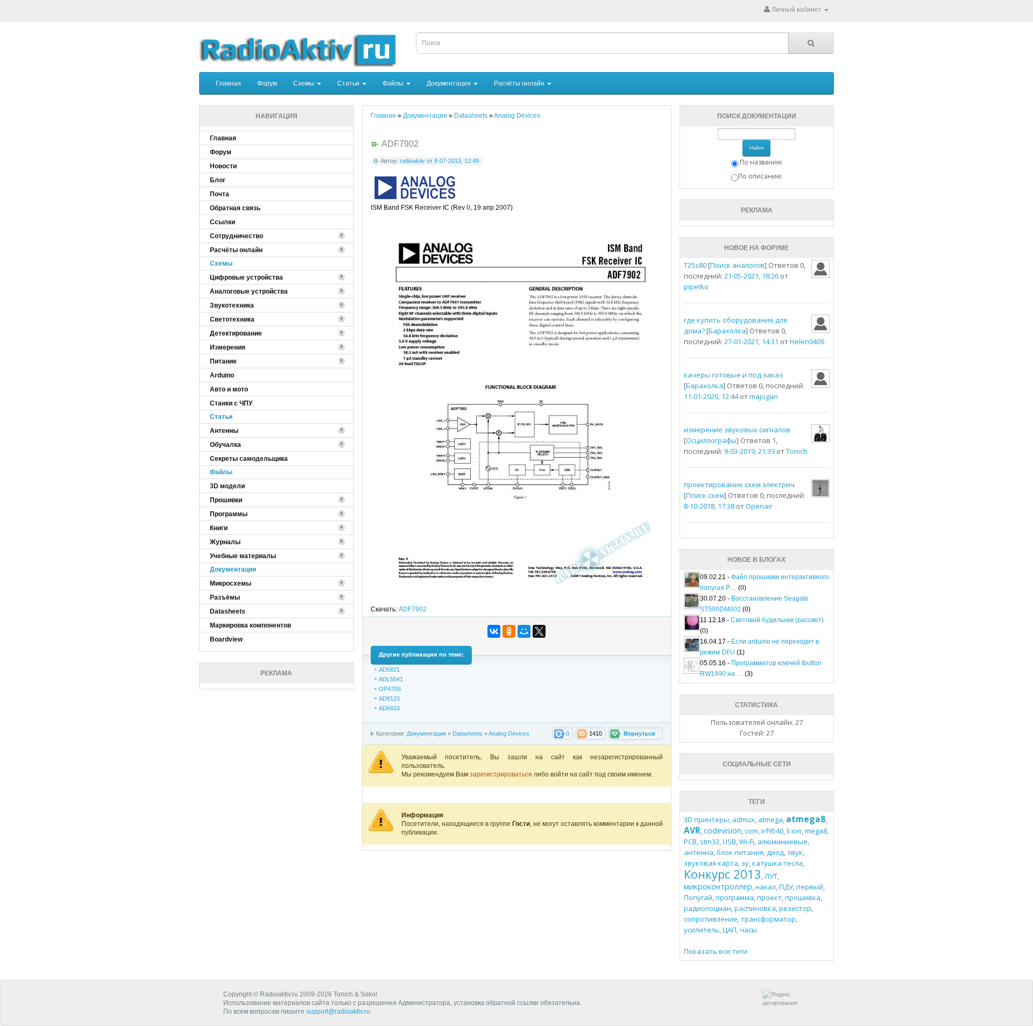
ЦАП (730, 930)
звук (795, 852)
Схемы (304, 83)
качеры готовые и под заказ (733, 375)
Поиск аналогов (737, 265)
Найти (756, 148)
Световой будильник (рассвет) (777, 620)
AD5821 (389, 669)
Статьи (349, 83)
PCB (690, 841)
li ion (794, 831)
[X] (539, 631)
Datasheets (467, 733)
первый (809, 887)
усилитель (701, 930)
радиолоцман (707, 908)
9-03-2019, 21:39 (749, 451)
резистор (795, 908)
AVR (692, 830)
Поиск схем (705, 495)
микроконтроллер (718, 886)
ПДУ (786, 887)
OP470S (390, 689)
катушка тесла (777, 863)
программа (735, 897)
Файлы (394, 83)
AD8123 (389, 698)
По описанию (760, 176)
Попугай (698, 897)
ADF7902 (413, 609)
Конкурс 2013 (722, 874)
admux (743, 819)
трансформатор (768, 919)
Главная (228, 83)
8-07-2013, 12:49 (456, 161)
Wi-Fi (746, 841)
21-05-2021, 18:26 (751, 276)
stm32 (709, 841)
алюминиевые (783, 841)
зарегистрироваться (502, 774)
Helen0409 (807, 341)
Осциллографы (711, 440)
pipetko (696, 286)
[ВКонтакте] (493, 631)
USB (729, 841)
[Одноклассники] (509, 631)
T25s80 (695, 265)
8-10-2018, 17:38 (709, 506)
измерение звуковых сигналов (737, 429)
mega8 (816, 831)
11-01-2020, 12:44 (711, 396)
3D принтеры (706, 819)
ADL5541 (391, 679)
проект (769, 897)
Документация (449, 83)
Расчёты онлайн (520, 83)
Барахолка (727, 331)
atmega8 (805, 819)
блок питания (740, 852)
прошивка (802, 897)
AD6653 (389, 708)
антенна (698, 852)
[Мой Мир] (524, 631)
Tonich (797, 451)
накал (765, 887)
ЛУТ (771, 876)
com (751, 831)
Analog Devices (509, 733)
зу (745, 863)
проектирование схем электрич (739, 484)
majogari (763, 396)
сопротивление (711, 919)
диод (775, 852)
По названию (761, 162)
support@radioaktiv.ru (338, 1011)
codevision (722, 830)
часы (748, 930)
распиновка (755, 908)
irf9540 (772, 831)
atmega (770, 819)
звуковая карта (711, 863)
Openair (759, 506)
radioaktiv (412, 161)
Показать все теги (715, 951)
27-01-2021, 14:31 (751, 341)
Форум (267, 83)
